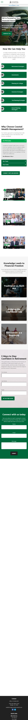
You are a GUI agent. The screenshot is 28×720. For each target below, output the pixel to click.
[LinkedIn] (15, 710)
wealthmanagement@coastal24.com (14, 707)
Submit (14, 453)
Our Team (14, 719)
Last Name (4, 381)
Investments (15, 75)
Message (14, 441)
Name (14, 424)
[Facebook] (13, 710)
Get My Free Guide (8, 398)
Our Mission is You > (8, 156)
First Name (4, 372)
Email (2, 390)
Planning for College (17, 83)
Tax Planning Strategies (18, 100)
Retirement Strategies (18, 66)
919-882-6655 (16, 701)
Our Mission (14, 717)
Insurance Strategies (17, 92)
